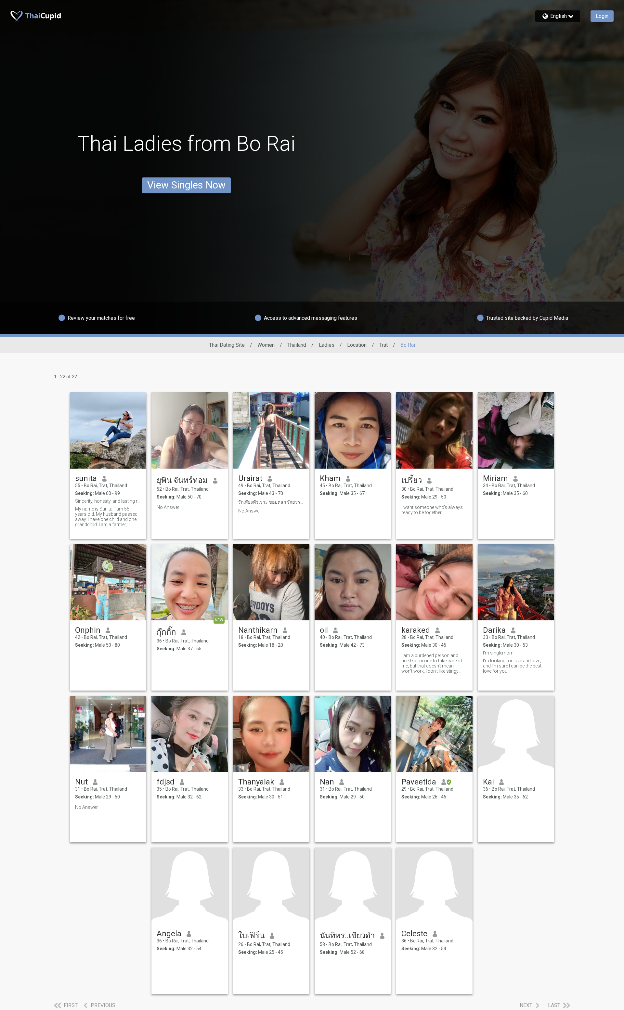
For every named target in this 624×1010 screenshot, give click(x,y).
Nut (81, 781)
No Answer (168, 507)
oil (324, 630)
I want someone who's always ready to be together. (432, 510)
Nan (327, 781)
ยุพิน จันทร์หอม (182, 480)
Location (357, 345)
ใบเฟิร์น (251, 935)
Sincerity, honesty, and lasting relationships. (108, 501)
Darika (494, 630)
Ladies (326, 345)
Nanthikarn (258, 630)
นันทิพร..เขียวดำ (347, 935)
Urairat (250, 478)
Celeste (414, 933)
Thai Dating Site (227, 345)
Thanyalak (256, 781)
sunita (86, 478)
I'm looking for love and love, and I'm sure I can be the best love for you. (512, 666)
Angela (169, 933)
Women (266, 345)
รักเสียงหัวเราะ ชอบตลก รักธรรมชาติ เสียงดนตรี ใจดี (271, 502)
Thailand (296, 345)
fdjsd (166, 781)
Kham (330, 478)
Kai (488, 781)
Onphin (87, 630)
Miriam (495, 478)
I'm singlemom (498, 652)
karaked (415, 630)
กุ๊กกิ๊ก (166, 632)
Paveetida (418, 781)
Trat (383, 345)
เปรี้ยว (411, 480)
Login (602, 16)
